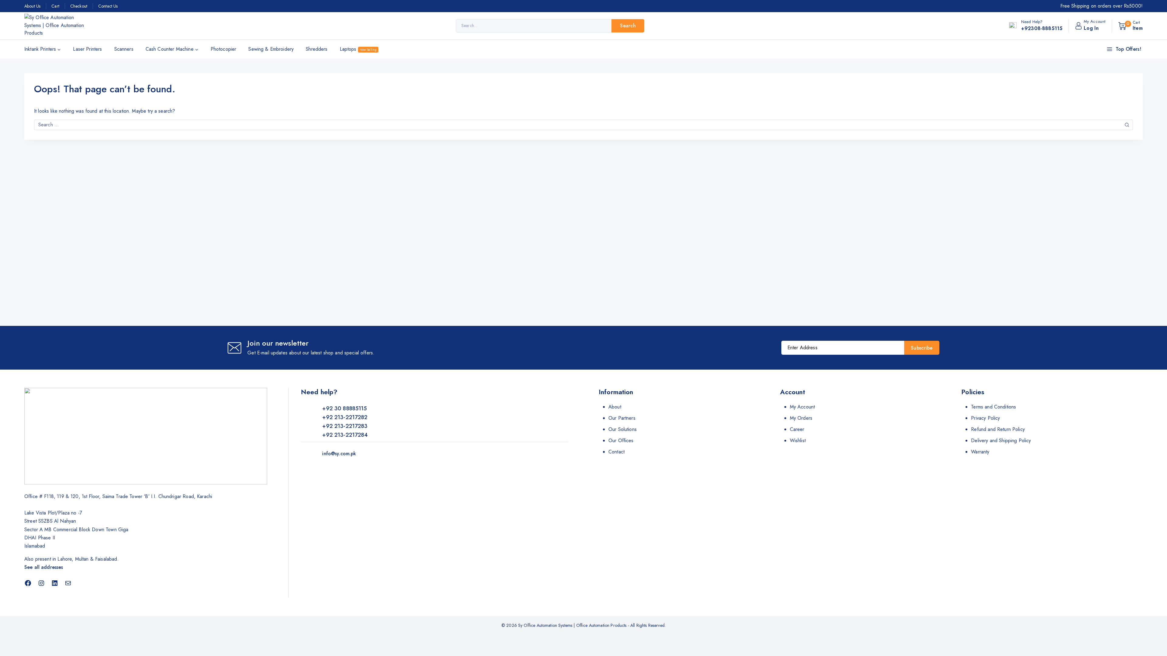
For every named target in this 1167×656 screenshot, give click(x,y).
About (614, 406)
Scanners (123, 49)
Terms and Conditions (993, 406)
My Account (802, 406)
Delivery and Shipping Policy (1001, 440)
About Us (32, 6)
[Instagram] (41, 583)
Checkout (78, 6)
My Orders (801, 418)
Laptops (358, 49)
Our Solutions (622, 429)
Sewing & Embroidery (271, 49)
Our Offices (621, 440)
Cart (55, 6)
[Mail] (68, 583)
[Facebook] (28, 583)
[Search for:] (583, 124)
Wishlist (798, 440)
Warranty (980, 451)
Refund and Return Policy (998, 429)
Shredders (316, 49)
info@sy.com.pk (339, 453)
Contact (616, 451)
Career (797, 429)
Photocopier (223, 49)
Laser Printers (87, 49)
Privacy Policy (985, 418)
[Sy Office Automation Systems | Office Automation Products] (54, 26)
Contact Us (108, 6)
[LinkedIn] (54, 583)
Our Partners (621, 418)
